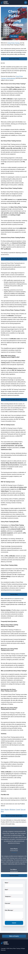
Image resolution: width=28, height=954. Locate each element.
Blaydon (7, 809)
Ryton (2, 809)
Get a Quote (14, 36)
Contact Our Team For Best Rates (14, 258)
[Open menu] (25, 2)
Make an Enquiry (14, 936)
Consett (18, 809)
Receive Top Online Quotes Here (14, 399)
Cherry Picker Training (13, 43)
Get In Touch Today (14, 58)
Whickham (12, 809)
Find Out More (14, 594)
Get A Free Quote (14, 875)
